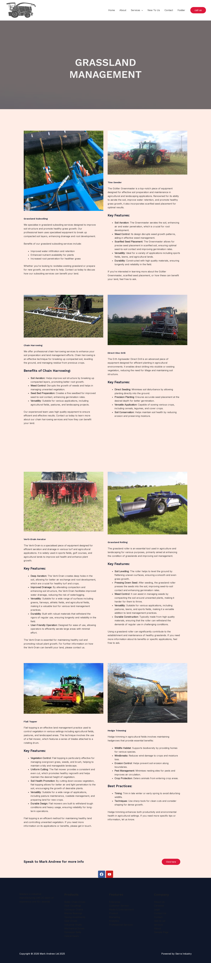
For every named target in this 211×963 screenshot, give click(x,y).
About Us (159, 901)
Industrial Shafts (73, 924)
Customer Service (119, 905)
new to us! (159, 920)
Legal (157, 909)
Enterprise (114, 901)
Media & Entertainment (121, 909)
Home (111, 10)
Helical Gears (71, 936)
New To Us (154, 10)
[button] (141, 10)
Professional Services (121, 924)
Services (135, 10)
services (158, 924)
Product (113, 913)
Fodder (181, 10)
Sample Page (161, 932)
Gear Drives (70, 920)
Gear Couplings (72, 905)
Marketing (114, 917)
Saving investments (74, 917)
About (122, 10)
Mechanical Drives (74, 928)
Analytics (114, 920)
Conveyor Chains (73, 909)
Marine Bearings (73, 913)
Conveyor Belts (72, 932)
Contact (168, 10)
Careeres (159, 905)
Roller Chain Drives (74, 901)
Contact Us (160, 913)
